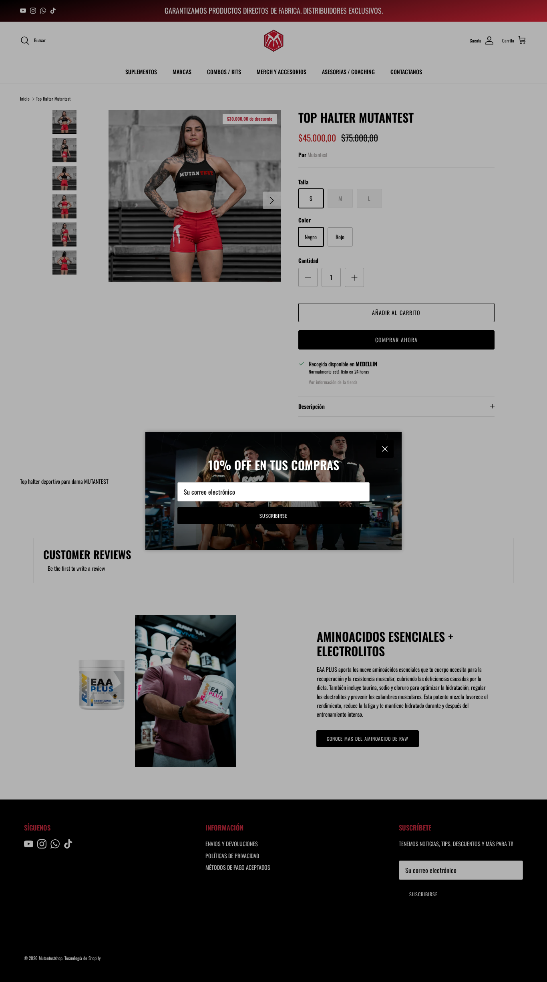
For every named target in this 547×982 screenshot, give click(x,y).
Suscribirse (273, 515)
